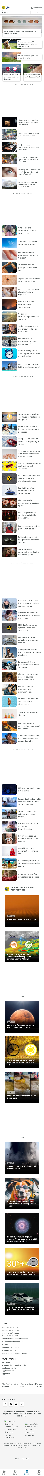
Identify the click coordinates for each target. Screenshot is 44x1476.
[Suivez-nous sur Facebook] (5, 1404)
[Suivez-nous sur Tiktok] (22, 1404)
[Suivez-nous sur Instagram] (11, 1404)
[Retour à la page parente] (5, 11)
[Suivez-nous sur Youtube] (16, 1404)
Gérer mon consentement (12, 1342)
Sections (35, 12)
